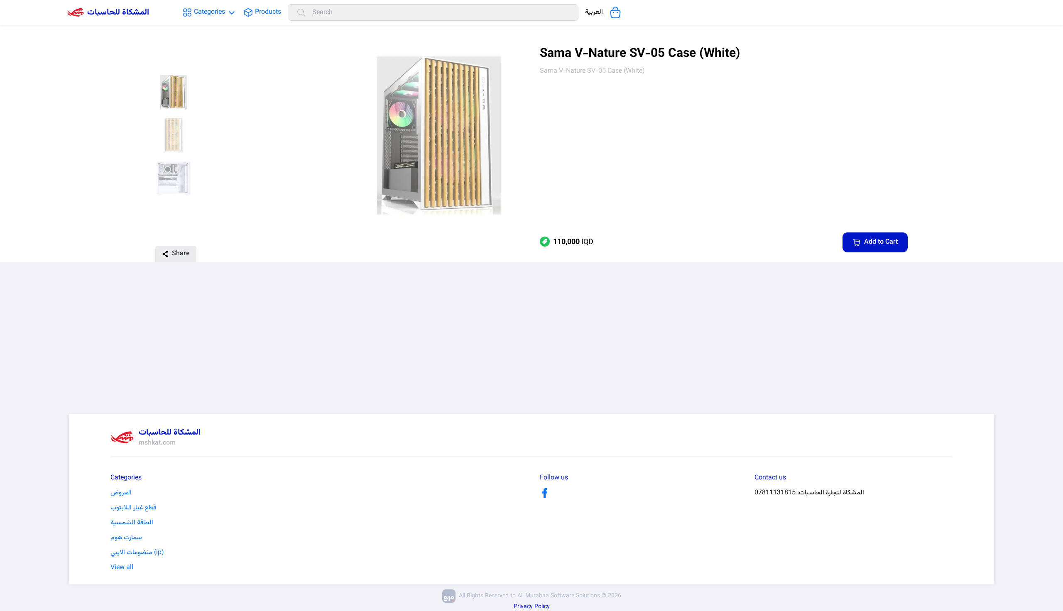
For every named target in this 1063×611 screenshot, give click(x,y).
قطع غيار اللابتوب (133, 508)
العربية (594, 12)
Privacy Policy (532, 607)
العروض (121, 493)
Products (268, 12)
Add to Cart (881, 242)
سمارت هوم (126, 538)
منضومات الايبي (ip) (137, 553)
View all (121, 568)
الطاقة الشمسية (131, 523)
